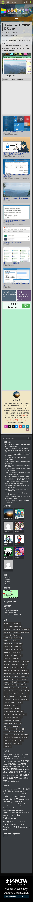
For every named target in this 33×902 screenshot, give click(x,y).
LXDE (25, 690)
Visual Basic (14, 734)
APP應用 (16, 717)
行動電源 (15, 827)
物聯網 (13, 664)
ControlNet (23, 799)
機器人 (5, 670)
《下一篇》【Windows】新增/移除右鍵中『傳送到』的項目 (23, 295)
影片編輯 (16, 723)
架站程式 (6, 705)
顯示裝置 (6, 658)
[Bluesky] (16, 426)
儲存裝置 (15, 658)
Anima (11, 796)
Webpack (6, 743)
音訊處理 (15, 726)
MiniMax (25, 804)
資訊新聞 (16, 649)
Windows (11, 35)
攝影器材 (14, 667)
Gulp (20, 740)
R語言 (5, 734)
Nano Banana (7, 806)
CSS (5, 696)
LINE (19, 804)
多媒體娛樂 (24, 632)
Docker (6, 802)
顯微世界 (6, 682)
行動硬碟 (14, 737)
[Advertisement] (16, 97)
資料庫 (5, 664)
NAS (13, 740)
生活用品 (6, 626)
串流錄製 (6, 729)
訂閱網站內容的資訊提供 (11, 610)
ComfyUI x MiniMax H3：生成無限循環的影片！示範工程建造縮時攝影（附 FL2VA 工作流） (17, 450)
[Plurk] (20, 426)
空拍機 (23, 667)
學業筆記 (23, 670)
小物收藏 (15, 629)
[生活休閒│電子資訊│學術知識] (16, 13)
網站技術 (16, 643)
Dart (20, 732)
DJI (28, 799)
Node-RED (16, 743)
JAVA (14, 729)
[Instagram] (6, 426)
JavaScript (23, 696)
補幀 (21, 827)
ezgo (5, 693)
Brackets (22, 796)
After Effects (7, 793)
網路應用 (6, 643)
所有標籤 (7, 579)
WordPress (7, 708)
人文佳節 (23, 679)
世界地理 (23, 676)
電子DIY (6, 661)
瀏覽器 (5, 640)
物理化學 (14, 682)
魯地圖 (5, 829)
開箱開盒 (6, 655)
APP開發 (6, 746)
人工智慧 (13, 670)
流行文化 (6, 623)
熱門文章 (7, 581)
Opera (12, 714)
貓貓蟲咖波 (26, 827)
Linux (24, 687)
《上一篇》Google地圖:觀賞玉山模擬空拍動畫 (9, 294)
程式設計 (15, 661)
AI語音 (22, 685)
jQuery (5, 699)
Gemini (17, 802)
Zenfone (7, 827)
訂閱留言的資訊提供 (10, 612)
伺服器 (24, 661)
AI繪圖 (23, 682)
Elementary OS (16, 690)
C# (21, 729)
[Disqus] (16, 329)
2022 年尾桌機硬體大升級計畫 (10, 789)
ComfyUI (14, 799)
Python (6, 732)
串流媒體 (15, 652)
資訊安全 (6, 652)
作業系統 (6, 35)
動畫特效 (6, 726)
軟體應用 (16, 638)
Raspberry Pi (7, 815)
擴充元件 (21, 714)
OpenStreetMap (9, 810)
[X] (13, 426)
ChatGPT (6, 799)
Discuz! (16, 708)
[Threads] (9, 426)
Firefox (19, 711)
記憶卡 (5, 740)
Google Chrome (8, 711)
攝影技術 (15, 720)
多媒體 (14, 640)
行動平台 (6, 646)
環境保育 (24, 673)
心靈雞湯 (14, 632)
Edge (5, 714)
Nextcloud (14, 806)
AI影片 (5, 685)
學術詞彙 (6, 673)
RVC (12, 815)
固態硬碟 (6, 737)
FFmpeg (11, 801)
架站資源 (15, 705)
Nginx (18, 806)
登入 (6, 608)
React (5, 702)
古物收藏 (24, 629)
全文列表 (7, 577)
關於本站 (7, 584)
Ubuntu (6, 690)
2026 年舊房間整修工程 (18, 791)
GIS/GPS (22, 664)
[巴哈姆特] (27, 426)
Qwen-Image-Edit (24, 812)
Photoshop (7, 812)
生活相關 (14, 623)
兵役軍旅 (15, 635)
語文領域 (15, 673)
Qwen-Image (14, 812)
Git (22, 801)
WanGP (15, 824)
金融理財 (16, 626)
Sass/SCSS (13, 696)
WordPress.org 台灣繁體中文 (13, 614)
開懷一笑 (6, 632)
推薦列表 (6, 687)
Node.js (23, 699)
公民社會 (6, 676)
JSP (26, 693)
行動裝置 (16, 646)
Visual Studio (16, 821)
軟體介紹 (6, 638)
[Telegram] (23, 426)
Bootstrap (14, 699)
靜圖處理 (6, 723)
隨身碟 (23, 737)
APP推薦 (6, 717)
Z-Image (20, 824)
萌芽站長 (15, 32)
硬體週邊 (16, 655)
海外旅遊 (6, 629)
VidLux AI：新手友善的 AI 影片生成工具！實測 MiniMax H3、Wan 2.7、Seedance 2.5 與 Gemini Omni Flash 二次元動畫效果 (17, 478)
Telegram (8, 821)
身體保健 (6, 679)
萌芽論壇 (26, 305)
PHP (19, 693)
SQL (18, 702)
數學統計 (14, 679)
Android (6, 720)
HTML (12, 693)
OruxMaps (19, 810)
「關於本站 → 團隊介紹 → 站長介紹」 (15, 420)
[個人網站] (27, 429)
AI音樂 (14, 685)
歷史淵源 (14, 676)
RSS (12, 702)
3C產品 (6, 667)
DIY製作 (6, 635)
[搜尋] (29, 438)
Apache (16, 796)
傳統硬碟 (23, 734)
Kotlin (13, 732)
